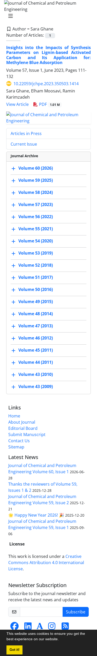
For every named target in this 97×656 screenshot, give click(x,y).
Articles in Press (26, 133)
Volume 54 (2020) (35, 241)
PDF (49, 104)
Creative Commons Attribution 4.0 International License (46, 563)
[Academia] (39, 627)
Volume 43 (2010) (35, 374)
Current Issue (24, 144)
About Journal (21, 422)
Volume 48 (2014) (35, 314)
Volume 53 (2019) (35, 253)
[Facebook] (14, 627)
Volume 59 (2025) (35, 180)
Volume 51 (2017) (35, 277)
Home (14, 416)
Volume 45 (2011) (35, 350)
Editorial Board (23, 428)
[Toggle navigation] (47, 16)
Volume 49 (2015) (35, 301)
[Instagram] (52, 627)
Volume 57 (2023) (35, 204)
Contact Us (19, 441)
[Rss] (65, 627)
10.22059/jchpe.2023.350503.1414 (46, 83)
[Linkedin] (28, 627)
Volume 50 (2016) (35, 289)
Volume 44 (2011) (35, 362)
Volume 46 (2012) (35, 338)
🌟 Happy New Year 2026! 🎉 (36, 515)
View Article (17, 104)
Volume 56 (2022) (35, 216)
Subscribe (75, 612)
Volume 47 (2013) (35, 326)
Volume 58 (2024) (35, 192)
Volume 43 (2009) (35, 386)
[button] (60, 640)
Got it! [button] (14, 650)
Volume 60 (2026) (35, 168)
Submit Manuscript (27, 434)
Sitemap (16, 447)
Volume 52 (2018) (35, 265)
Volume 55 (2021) (35, 229)
